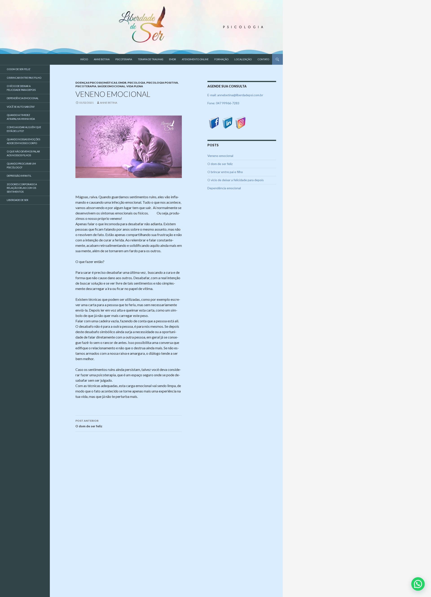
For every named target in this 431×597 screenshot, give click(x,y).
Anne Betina (102, 59)
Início (84, 59)
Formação (221, 59)
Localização (243, 59)
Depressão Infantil (19, 175)
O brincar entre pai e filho (225, 172)
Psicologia (136, 82)
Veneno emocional (220, 156)
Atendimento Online (195, 59)
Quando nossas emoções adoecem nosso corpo (23, 141)
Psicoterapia (123, 59)
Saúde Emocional (111, 86)
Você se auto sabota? (21, 106)
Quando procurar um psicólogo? (21, 165)
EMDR (172, 59)
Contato (263, 59)
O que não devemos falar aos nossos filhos (23, 153)
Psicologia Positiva (162, 82)
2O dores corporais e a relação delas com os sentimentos (22, 188)
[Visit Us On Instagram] (240, 122)
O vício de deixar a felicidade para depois (235, 180)
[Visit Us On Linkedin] (227, 122)
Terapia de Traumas (150, 59)
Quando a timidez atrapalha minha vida (21, 117)
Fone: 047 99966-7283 (223, 103)
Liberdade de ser (17, 199)
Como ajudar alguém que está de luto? (24, 129)
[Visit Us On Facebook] (214, 122)
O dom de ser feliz (88, 423)
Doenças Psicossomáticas (96, 82)
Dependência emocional (224, 188)
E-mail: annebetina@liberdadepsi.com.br (235, 95)
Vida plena (134, 86)
